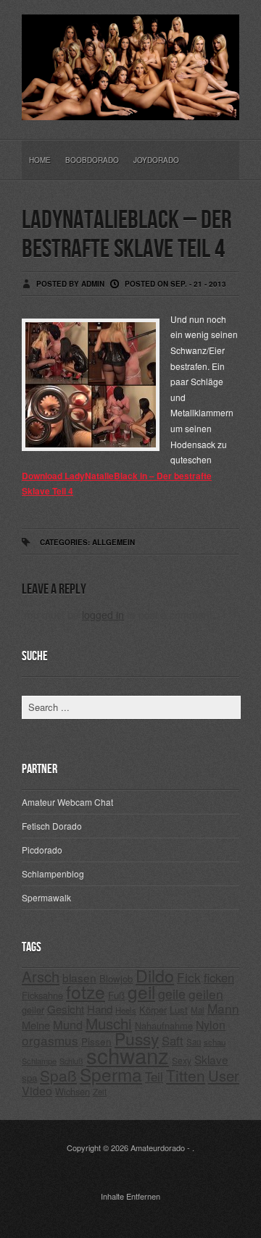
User (223, 1075)
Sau (193, 1042)
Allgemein (113, 542)
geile (172, 994)
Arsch (40, 976)
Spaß (58, 1075)
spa (29, 1078)
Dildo (155, 975)
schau (214, 1042)
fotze (85, 991)
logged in (103, 614)
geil (141, 991)
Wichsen (72, 1091)
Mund (68, 1024)
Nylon (210, 1024)
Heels (125, 1010)
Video (37, 1090)
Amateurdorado (157, 1147)
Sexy (181, 1060)
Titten (185, 1075)
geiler (33, 1009)
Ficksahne (42, 995)
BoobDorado (92, 160)
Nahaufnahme (164, 1025)
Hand (99, 1008)
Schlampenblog (53, 873)
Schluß (71, 1061)
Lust (179, 1009)
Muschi (109, 1023)
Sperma (111, 1074)
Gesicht (65, 1008)
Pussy (137, 1038)
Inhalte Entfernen (130, 1196)
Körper (153, 1009)
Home (40, 160)
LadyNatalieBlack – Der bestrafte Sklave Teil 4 (126, 235)
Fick (189, 977)
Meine (36, 1024)
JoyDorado (156, 160)
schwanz (127, 1055)
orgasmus (50, 1040)
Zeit (100, 1092)
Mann (223, 1008)
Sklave (211, 1059)
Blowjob (116, 978)
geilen (205, 994)
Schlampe (39, 1060)
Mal (197, 1010)
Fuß (116, 995)
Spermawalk (46, 897)
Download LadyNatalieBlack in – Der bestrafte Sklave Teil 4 (117, 483)
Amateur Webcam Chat (67, 802)
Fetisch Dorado (52, 826)
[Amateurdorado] (130, 108)
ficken (219, 977)
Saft (172, 1040)
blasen (79, 977)
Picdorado (42, 849)
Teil (154, 1076)
